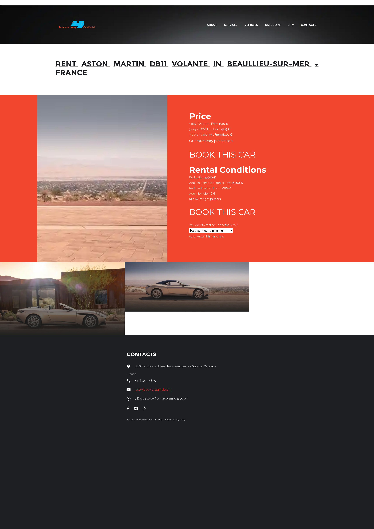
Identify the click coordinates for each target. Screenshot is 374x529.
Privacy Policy (178, 420)
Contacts (308, 25)
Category (272, 25)
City (291, 25)
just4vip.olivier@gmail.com (153, 389)
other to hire (206, 236)
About (212, 25)
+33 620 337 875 (145, 380)
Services (231, 25)
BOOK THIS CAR (222, 155)
